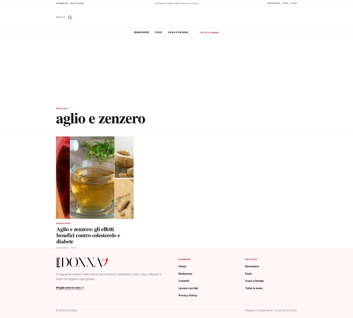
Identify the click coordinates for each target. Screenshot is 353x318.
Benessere (141, 32)
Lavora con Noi (188, 288)
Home (182, 266)
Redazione (185, 273)
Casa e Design (178, 32)
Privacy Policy (188, 295)
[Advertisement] (176, 67)
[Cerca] (70, 17)
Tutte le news (209, 32)
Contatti (184, 280)
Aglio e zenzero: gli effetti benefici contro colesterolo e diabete (88, 235)
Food (158, 32)
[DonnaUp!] (61, 17)
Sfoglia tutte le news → (70, 287)
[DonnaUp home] (82, 262)
